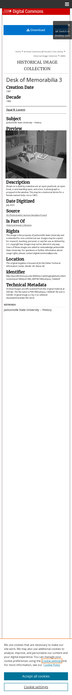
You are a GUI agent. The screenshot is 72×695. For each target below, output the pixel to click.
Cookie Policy (52, 665)
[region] (36, 667)
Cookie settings (52, 661)
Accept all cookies (36, 676)
